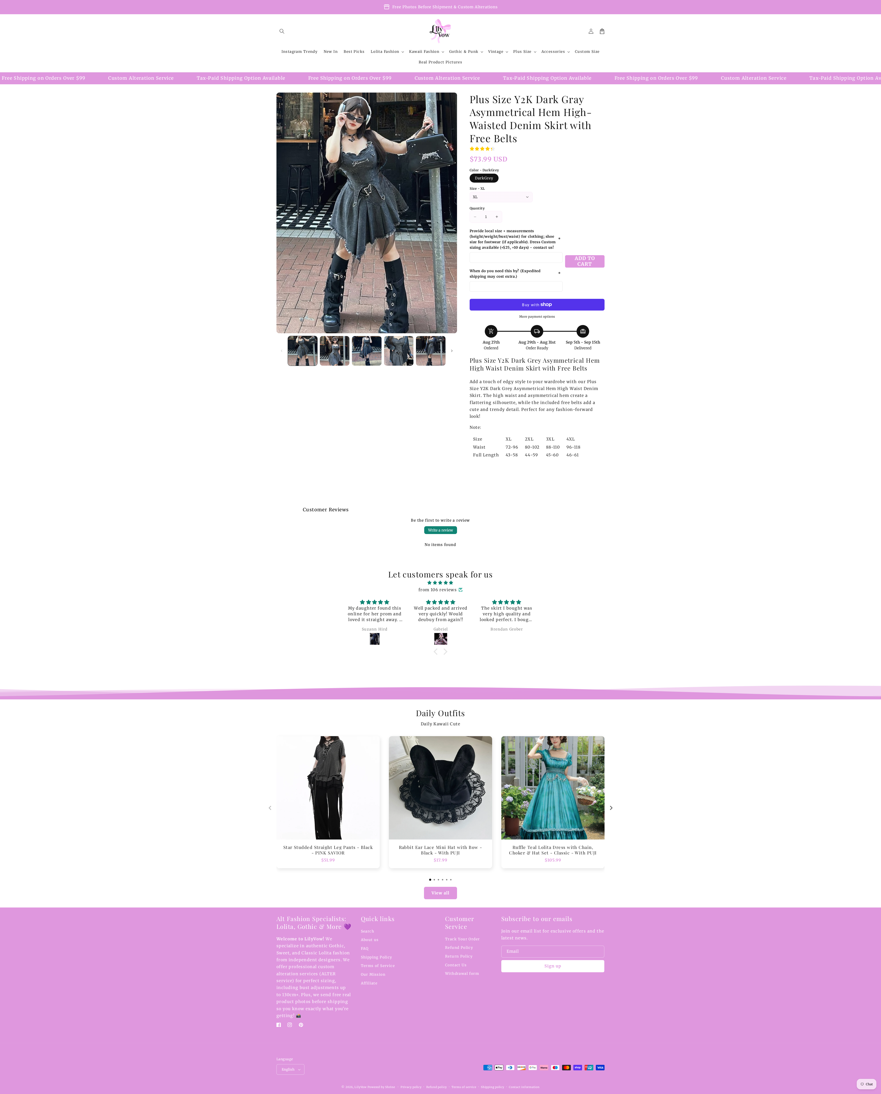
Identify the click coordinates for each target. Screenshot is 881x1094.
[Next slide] (611, 808)
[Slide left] (281, 351)
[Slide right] (452, 351)
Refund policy (436, 1087)
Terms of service (464, 1087)
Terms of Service (378, 966)
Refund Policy (459, 947)
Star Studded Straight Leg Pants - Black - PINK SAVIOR (328, 850)
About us (370, 940)
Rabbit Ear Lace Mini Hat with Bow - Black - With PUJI (440, 850)
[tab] (430, 880)
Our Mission (373, 974)
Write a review (440, 530)
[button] (281, 31)
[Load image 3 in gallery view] (367, 351)
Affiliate (369, 983)
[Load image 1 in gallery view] (303, 351)
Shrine (390, 1087)
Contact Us (456, 965)
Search (367, 931)
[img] (440, 582)
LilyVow (360, 1087)
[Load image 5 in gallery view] (431, 351)
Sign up (552, 966)
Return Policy (459, 956)
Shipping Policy (376, 957)
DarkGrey (484, 178)
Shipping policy (492, 1087)
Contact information (524, 1087)
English (288, 1069)
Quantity (477, 208)
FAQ (365, 948)
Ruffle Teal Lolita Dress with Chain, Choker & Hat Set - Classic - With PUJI (553, 850)
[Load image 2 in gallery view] (334, 351)
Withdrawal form (462, 973)
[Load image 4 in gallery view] (399, 351)
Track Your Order (462, 939)
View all (440, 893)
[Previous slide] (270, 808)
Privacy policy (411, 1087)
